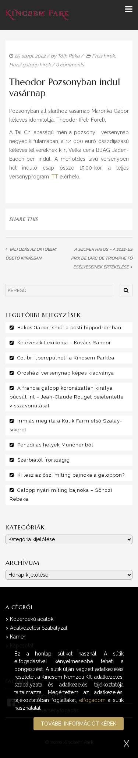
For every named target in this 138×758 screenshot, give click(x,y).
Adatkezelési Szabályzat (38, 628)
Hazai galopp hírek (30, 64)
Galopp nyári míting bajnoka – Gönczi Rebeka (61, 494)
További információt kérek (78, 724)
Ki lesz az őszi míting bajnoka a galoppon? (71, 475)
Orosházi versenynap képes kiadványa (65, 373)
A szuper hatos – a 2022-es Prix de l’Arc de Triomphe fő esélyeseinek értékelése (101, 258)
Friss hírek (103, 56)
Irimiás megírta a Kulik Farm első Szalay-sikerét (66, 425)
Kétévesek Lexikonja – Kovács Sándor (64, 342)
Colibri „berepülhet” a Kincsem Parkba (65, 358)
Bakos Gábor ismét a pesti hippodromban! (70, 327)
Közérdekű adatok (31, 619)
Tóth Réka (68, 56)
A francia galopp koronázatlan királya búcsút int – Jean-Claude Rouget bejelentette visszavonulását (67, 396)
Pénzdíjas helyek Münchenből (55, 445)
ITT (54, 177)
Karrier (17, 637)
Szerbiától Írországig (43, 460)
